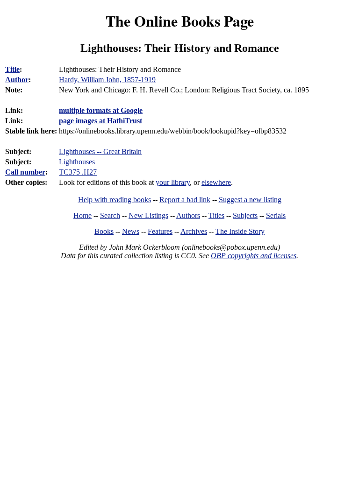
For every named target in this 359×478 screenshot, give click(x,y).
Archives (193, 231)
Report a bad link (184, 200)
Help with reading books (114, 200)
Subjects (245, 215)
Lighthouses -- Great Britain (100, 151)
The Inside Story (240, 231)
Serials (276, 215)
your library (173, 182)
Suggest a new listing (250, 200)
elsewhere (216, 182)
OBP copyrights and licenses (253, 256)
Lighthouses (77, 162)
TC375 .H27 (78, 172)
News (130, 231)
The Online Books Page (180, 21)
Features (160, 231)
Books (104, 231)
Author (17, 80)
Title (12, 69)
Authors (188, 215)
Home (82, 215)
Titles (216, 215)
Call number (25, 172)
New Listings (148, 215)
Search (110, 215)
